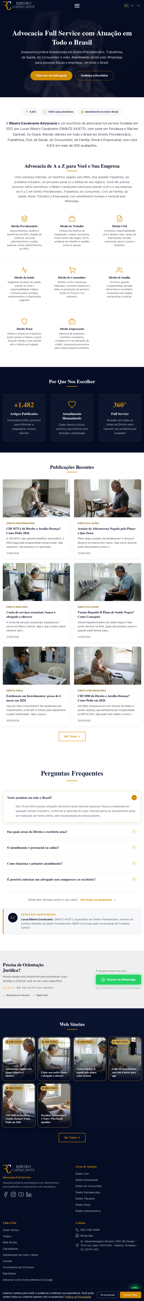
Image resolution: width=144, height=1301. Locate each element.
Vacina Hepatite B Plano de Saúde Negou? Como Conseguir (106, 614)
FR (138, 5)
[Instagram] (13, 1194)
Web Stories (10, 1242)
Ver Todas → (72, 736)
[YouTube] (21, 1194)
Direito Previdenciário (88, 1192)
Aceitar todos (130, 1295)
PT (126, 5)
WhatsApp (86, 1235)
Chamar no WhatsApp (121, 979)
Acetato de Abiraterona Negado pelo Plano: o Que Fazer (107, 530)
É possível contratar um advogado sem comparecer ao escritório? (51, 879)
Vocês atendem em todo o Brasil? (29, 797)
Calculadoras (10, 1248)
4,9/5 (31, 111)
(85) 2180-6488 (90, 1229)
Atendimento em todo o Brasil (20, 1254)
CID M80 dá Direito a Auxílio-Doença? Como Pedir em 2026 (104, 697)
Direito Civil (82, 1173)
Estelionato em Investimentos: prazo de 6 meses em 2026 (33, 697)
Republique (9, 1273)
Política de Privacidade (78, 1296)
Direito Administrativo (88, 1210)
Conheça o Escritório (94, 75)
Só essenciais (107, 1295)
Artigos (7, 1236)
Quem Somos (11, 1229)
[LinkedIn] (29, 1194)
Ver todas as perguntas (96, 899)
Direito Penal (83, 1204)
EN (132, 5)
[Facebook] (5, 1194)
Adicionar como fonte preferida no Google (28, 1279)
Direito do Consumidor (89, 1186)
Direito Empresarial (87, 1179)
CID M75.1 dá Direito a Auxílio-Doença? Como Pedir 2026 (33, 530)
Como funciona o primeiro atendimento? (35, 863)
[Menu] (77, 5)
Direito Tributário (85, 1198)
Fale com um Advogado (51, 75)
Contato (7, 1261)
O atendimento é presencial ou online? (33, 847)
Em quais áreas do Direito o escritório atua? (37, 831)
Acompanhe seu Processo (18, 1267)
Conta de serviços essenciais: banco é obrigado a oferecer (30, 614)
